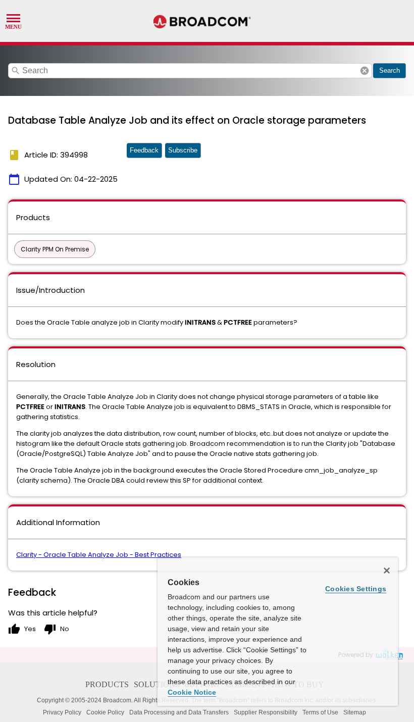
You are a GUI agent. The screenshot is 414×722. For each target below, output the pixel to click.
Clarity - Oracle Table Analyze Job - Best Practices (98, 554)
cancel (364, 71)
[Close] (387, 571)
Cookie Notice (192, 692)
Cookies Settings (355, 589)
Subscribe (182, 150)
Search (389, 70)
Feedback (144, 150)
